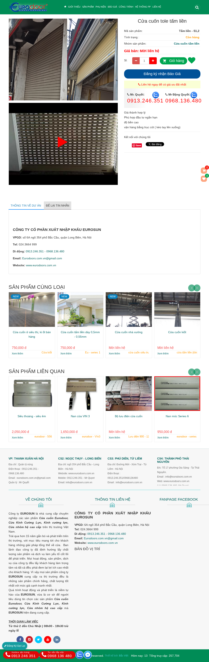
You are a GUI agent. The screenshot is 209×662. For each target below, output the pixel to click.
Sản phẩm (88, 7)
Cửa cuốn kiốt (177, 332)
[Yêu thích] (191, 60)
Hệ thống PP (143, 7)
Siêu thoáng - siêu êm (32, 416)
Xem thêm (17, 353)
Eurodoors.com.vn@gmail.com (42, 258)
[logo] (28, 2)
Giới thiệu (74, 7)
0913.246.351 (145, 101)
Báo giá (112, 7)
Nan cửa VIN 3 (80, 416)
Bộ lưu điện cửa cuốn (128, 416)
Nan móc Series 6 (177, 416)
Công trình (126, 7)
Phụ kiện (101, 7)
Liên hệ (156, 7)
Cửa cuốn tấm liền (186, 43)
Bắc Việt (123, 655)
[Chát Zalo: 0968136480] (80, 655)
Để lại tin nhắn (57, 205)
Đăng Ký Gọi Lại (15, 645)
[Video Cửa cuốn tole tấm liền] (63, 105)
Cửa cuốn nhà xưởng (128, 332)
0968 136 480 (60, 654)
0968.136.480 (183, 101)
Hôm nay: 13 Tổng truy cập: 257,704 (155, 655)
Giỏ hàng (176, 61)
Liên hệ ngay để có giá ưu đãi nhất (163, 84)
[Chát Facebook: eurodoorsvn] (88, 655)
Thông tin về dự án (26, 205)
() (206, 176)
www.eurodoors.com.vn (41, 265)
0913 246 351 (23, 654)
